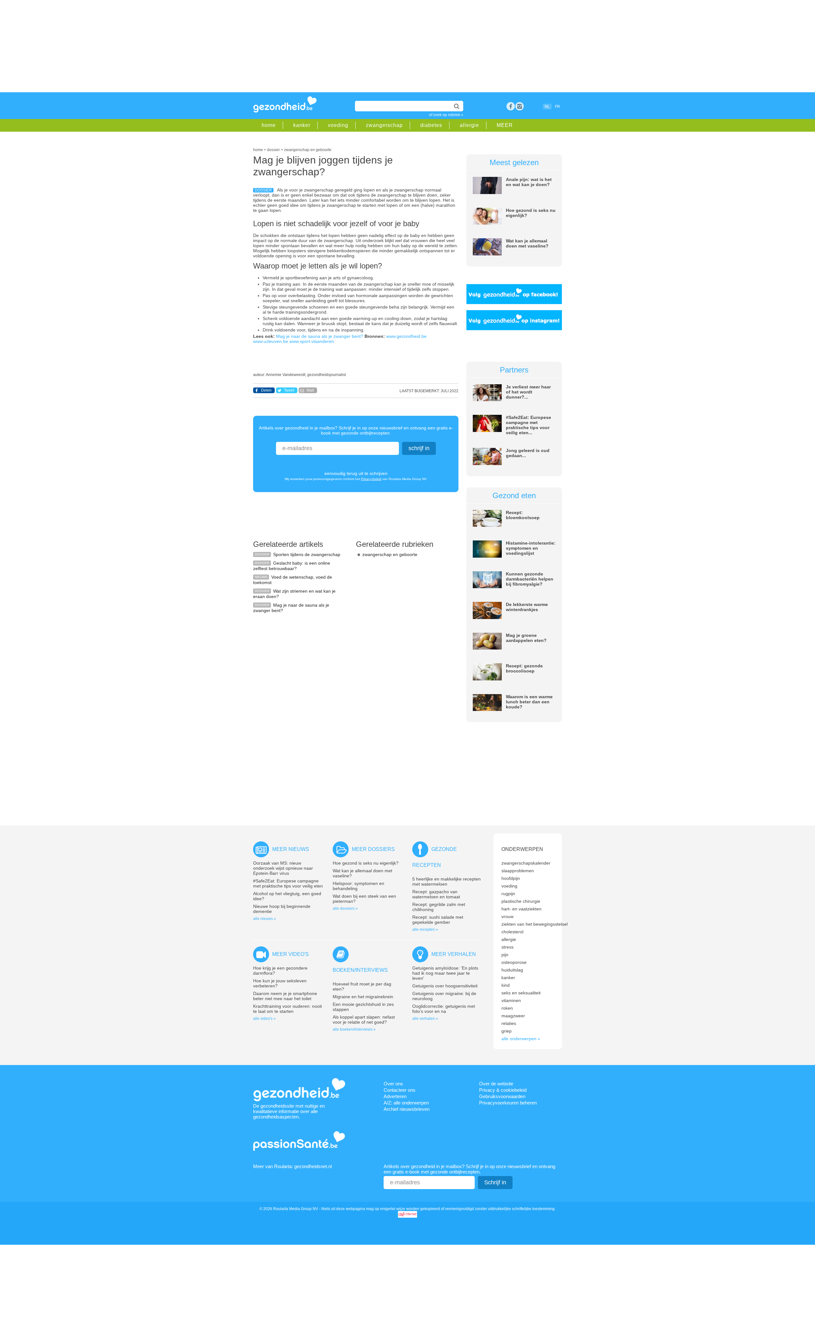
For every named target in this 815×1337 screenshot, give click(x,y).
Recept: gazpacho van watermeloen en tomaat (436, 894)
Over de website (496, 1083)
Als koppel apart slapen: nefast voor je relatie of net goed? (364, 1019)
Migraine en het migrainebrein (363, 996)
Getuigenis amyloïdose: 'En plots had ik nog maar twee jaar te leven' (445, 973)
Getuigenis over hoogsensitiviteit (445, 985)
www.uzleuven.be (270, 341)
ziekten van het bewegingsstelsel (534, 924)
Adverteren (395, 1096)
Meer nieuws (290, 849)
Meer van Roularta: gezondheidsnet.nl (292, 1166)
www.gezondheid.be (406, 336)
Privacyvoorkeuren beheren (508, 1102)
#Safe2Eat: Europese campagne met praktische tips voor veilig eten (288, 883)
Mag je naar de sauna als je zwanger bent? (319, 336)
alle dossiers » (345, 908)
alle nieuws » (264, 918)
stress (507, 947)
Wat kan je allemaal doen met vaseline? (527, 243)
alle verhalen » (425, 1018)
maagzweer (513, 1015)
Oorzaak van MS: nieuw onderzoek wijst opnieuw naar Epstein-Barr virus (283, 868)
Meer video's (290, 954)
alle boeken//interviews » (354, 1029)
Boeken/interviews (360, 970)
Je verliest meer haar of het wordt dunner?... (528, 392)
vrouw (507, 916)
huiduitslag (512, 969)
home (269, 125)
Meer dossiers (373, 849)
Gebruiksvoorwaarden (502, 1096)
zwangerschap (384, 125)
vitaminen (511, 1000)
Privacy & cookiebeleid (503, 1090)
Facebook (511, 106)
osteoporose (514, 962)
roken (507, 1008)
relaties (508, 1023)
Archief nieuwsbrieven (406, 1109)
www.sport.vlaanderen (311, 341)
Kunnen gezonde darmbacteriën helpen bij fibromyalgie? (529, 579)
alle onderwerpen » (520, 1038)
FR (557, 106)
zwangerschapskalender (525, 863)
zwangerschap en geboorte (389, 554)
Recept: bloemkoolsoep (523, 515)
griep (506, 1031)
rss (519, 106)
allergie (469, 125)
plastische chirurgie (520, 901)
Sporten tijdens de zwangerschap (306, 554)
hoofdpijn (510, 878)
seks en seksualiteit (521, 992)
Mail (310, 390)
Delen (266, 390)
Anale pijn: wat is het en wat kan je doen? (529, 182)
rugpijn (508, 893)
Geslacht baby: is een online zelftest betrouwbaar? (291, 566)
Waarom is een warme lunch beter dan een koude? (529, 701)
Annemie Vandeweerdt (285, 375)
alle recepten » (425, 929)
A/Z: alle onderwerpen (406, 1102)
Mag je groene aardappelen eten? (526, 638)
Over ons (393, 1083)
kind (505, 985)
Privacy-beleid (371, 479)
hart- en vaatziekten (521, 908)
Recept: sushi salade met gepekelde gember (437, 920)
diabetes (431, 125)
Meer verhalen (453, 954)
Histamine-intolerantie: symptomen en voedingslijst (531, 548)
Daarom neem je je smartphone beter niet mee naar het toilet (285, 996)
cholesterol (512, 931)
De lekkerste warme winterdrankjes (527, 607)
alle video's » (264, 1018)
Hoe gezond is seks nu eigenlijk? (366, 863)
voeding (338, 125)
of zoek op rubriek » (446, 115)
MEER (505, 125)
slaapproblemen (517, 870)
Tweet (289, 390)
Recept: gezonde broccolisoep (524, 668)
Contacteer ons (399, 1090)
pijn (504, 954)
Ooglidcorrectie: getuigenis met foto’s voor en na (443, 1009)
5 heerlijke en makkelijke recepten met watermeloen (446, 881)
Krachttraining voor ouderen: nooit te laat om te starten (287, 1009)
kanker (301, 125)
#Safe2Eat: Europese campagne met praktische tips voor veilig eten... (528, 425)
